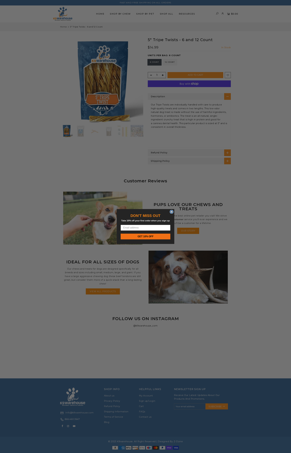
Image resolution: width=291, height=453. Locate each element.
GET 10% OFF (146, 236)
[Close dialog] (171, 211)
